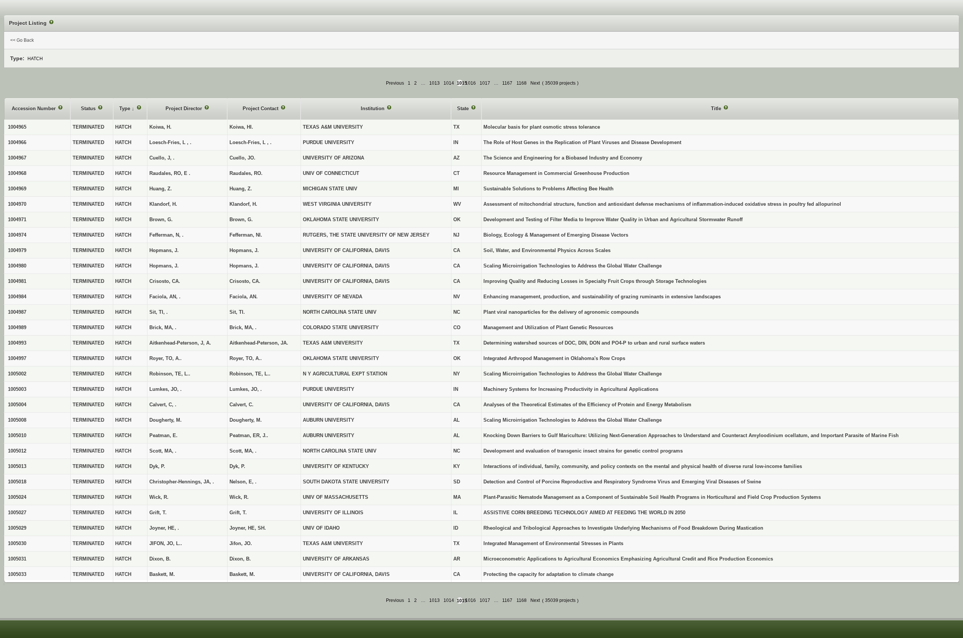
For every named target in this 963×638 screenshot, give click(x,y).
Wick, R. (239, 497)
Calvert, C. (241, 404)
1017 (485, 83)
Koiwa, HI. (241, 127)
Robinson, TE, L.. (249, 374)
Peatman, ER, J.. (248, 435)
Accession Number (34, 108)
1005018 (17, 482)
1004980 (17, 266)
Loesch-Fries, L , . (250, 142)
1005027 (17, 512)
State (463, 108)
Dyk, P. (237, 466)
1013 (434, 83)
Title (717, 108)
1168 (521, 83)
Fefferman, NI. (245, 235)
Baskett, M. (242, 574)
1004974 (17, 235)
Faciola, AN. (243, 296)
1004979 (17, 250)
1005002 (17, 374)
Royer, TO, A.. (245, 358)
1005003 (17, 389)
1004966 (17, 142)
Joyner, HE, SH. (247, 528)
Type (125, 108)
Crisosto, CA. (244, 281)
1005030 (17, 543)
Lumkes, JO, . (245, 389)
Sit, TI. (237, 312)
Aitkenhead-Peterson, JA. (258, 343)
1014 (449, 83)
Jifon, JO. (240, 543)
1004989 (17, 327)
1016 (470, 83)
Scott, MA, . (243, 451)
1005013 (17, 466)
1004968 (17, 173)
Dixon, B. (240, 559)
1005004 (17, 404)
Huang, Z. (240, 188)
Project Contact (261, 108)
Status (89, 108)
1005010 (17, 435)
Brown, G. (241, 219)
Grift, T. (238, 512)
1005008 (17, 420)
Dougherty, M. (245, 420)
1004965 (17, 127)
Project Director (185, 108)
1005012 (17, 451)
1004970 (17, 204)
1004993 (17, 343)
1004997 (17, 358)
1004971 (17, 219)
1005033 (17, 574)
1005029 (17, 528)
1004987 (17, 312)
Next (535, 83)
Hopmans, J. (244, 250)
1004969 (17, 188)
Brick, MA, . (243, 327)
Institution (373, 108)
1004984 (17, 296)
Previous (395, 83)
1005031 (17, 559)
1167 (507, 83)
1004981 (17, 281)
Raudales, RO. (246, 173)
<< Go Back (22, 40)
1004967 (17, 158)
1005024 (17, 497)
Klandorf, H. (243, 204)
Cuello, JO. (242, 158)
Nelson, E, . (243, 482)
